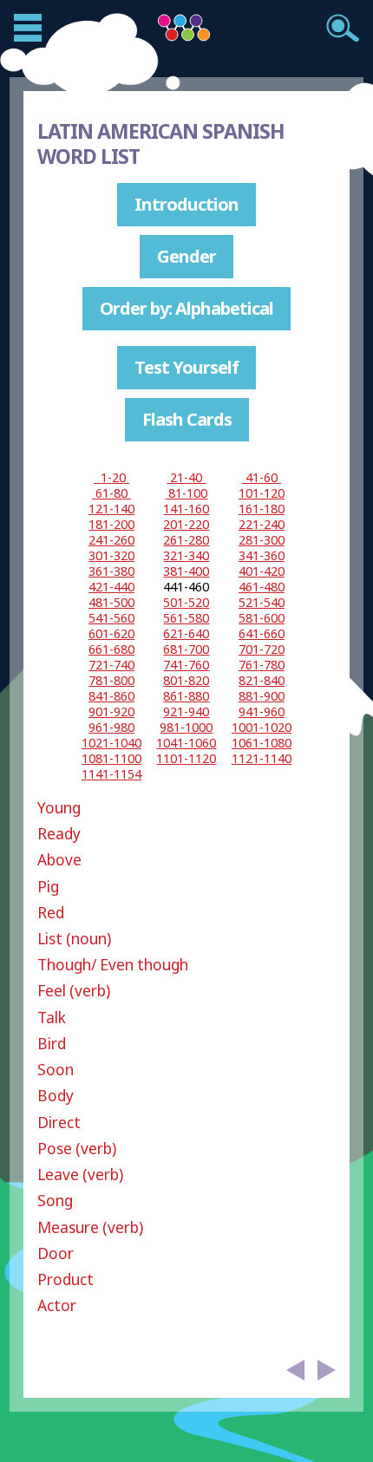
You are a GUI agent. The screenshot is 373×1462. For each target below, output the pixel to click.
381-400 (186, 571)
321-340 (186, 555)
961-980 (111, 727)
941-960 (262, 711)
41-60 (261, 477)
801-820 (186, 680)
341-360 (262, 555)
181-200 (111, 524)
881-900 (262, 696)
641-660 (262, 633)
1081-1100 (111, 758)
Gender (186, 256)
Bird (51, 1044)
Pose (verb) (76, 1149)
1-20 (111, 477)
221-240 (262, 524)
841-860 (111, 696)
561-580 (186, 618)
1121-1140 (261, 758)
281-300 (262, 540)
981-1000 (186, 727)
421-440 (111, 586)
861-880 (186, 696)
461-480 (262, 586)
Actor (56, 1305)
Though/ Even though (112, 965)
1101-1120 (186, 758)
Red (50, 913)
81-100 (186, 493)
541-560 (111, 618)
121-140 (111, 508)
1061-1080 (261, 742)
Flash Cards (187, 419)
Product (65, 1279)
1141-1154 (111, 774)
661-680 (111, 649)
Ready (59, 834)
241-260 (111, 540)
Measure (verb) (90, 1227)
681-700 (186, 649)
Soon (55, 1070)
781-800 (111, 680)
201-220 (186, 524)
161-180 (262, 508)
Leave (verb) (80, 1175)
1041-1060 (186, 742)
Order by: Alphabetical (186, 308)
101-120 (262, 493)
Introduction (186, 204)
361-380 (111, 571)
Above (59, 860)
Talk (51, 1018)
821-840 (262, 680)
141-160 (186, 508)
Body (55, 1096)
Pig (48, 887)
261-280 (186, 540)
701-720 (262, 649)
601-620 (111, 633)
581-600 (262, 618)
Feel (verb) (73, 991)
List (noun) (74, 939)
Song (55, 1201)
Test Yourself (186, 367)
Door (55, 1253)
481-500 (111, 602)
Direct (59, 1122)
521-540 (262, 602)
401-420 (262, 571)
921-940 (186, 711)
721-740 (111, 664)
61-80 (111, 493)
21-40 (186, 477)
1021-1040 (111, 742)
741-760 (186, 664)
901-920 (111, 711)
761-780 (262, 664)
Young (59, 808)
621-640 (186, 633)
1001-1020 (261, 727)
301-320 (111, 555)
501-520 (186, 602)
